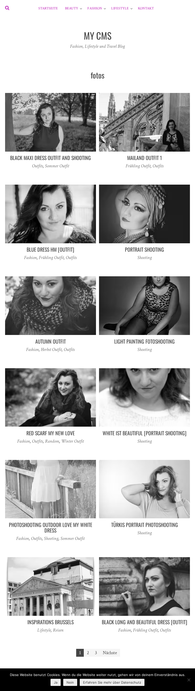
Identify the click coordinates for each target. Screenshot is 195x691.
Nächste (110, 653)
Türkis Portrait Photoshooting (144, 524)
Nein (70, 682)
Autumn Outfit (50, 341)
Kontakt (146, 8)
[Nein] (188, 679)
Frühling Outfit (138, 166)
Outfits (37, 166)
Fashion (94, 8)
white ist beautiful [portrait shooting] (144, 433)
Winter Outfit (72, 441)
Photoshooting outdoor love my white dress (50, 527)
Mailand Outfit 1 (144, 158)
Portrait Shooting (144, 249)
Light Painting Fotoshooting (144, 341)
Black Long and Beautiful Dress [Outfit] (144, 622)
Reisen (58, 630)
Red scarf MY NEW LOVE (50, 433)
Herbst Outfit (51, 349)
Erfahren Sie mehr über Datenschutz (112, 682)
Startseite (48, 8)
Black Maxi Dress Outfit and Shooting (50, 158)
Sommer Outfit (57, 166)
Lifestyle (120, 8)
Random (52, 441)
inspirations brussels (50, 622)
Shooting (144, 258)
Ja (55, 682)
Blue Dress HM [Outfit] (50, 249)
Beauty (71, 8)
